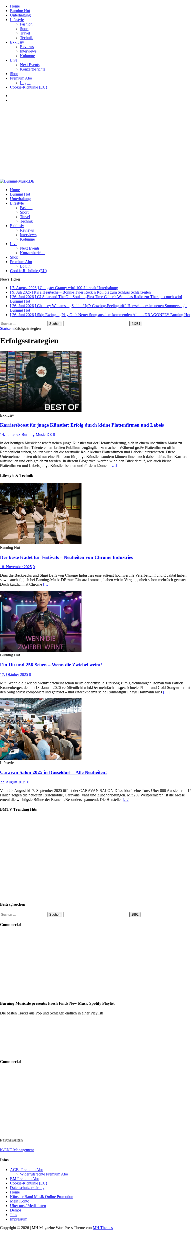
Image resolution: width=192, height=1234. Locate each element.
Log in (25, 83)
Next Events (30, 65)
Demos (15, 1210)
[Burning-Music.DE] (17, 181)
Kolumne (27, 56)
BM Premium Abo (24, 1178)
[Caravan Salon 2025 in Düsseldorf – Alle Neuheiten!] (41, 758)
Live (13, 60)
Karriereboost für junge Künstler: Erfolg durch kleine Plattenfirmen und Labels (82, 425)
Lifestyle (17, 20)
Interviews (28, 51)
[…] (113, 465)
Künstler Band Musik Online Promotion (41, 1196)
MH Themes (103, 1227)
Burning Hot (20, 11)
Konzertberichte (32, 69)
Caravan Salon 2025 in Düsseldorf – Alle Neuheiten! (53, 772)
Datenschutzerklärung (27, 1187)
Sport (24, 29)
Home (15, 6)
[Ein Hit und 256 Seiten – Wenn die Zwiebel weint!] (41, 650)
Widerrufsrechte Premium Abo (44, 1174)
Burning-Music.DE (37, 434)
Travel (25, 33)
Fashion (26, 24)
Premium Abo (21, 78)
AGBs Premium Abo (26, 1169)
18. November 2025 (16, 567)
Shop (14, 74)
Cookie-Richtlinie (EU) (28, 87)
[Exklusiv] (41, 411)
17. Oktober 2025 (14, 674)
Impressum (18, 1219)
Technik (26, 38)
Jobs (13, 1214)
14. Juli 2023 (10, 434)
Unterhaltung (20, 15)
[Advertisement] (96, 142)
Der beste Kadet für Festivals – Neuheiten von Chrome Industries (66, 557)
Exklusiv (17, 42)
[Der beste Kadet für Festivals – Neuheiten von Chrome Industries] (41, 543)
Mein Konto (19, 1201)
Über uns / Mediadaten (28, 1205)
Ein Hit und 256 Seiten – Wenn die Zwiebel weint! (51, 664)
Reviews (27, 47)
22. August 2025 (13, 782)
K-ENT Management (17, 1150)
